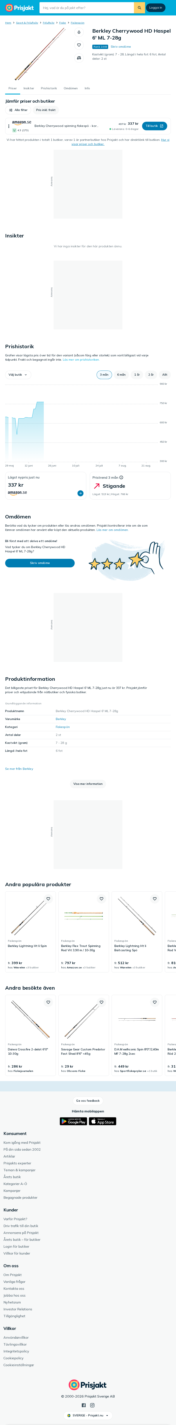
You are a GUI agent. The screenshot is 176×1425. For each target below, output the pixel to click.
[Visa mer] (8, 126)
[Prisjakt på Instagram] (92, 1405)
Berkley (61, 719)
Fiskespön (77, 22)
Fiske (62, 22)
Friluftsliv (49, 22)
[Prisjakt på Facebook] (83, 1405)
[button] (79, 32)
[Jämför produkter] (79, 58)
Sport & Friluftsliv (27, 22)
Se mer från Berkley (19, 769)
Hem (8, 22)
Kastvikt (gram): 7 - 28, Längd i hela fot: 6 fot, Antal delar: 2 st (129, 56)
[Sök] (139, 7)
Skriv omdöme (121, 47)
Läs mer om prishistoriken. (81, 360)
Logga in (155, 7)
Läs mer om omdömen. (113, 530)
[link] (30, 931)
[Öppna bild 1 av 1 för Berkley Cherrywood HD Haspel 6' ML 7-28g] (39, 54)
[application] (88, 425)
